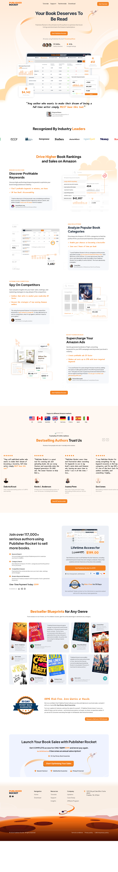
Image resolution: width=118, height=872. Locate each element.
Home (36, 794)
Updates (70, 794)
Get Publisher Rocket (59, 33)
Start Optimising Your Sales (58, 763)
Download (71, 4)
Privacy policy (89, 832)
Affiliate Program (73, 801)
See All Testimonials (59, 501)
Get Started (103, 4)
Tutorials (46, 4)
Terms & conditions (77, 832)
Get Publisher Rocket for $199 (85, 568)
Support (53, 4)
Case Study (71, 798)
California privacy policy (102, 832)
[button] (107, 439)
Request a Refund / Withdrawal (96, 719)
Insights (53, 801)
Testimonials (62, 4)
